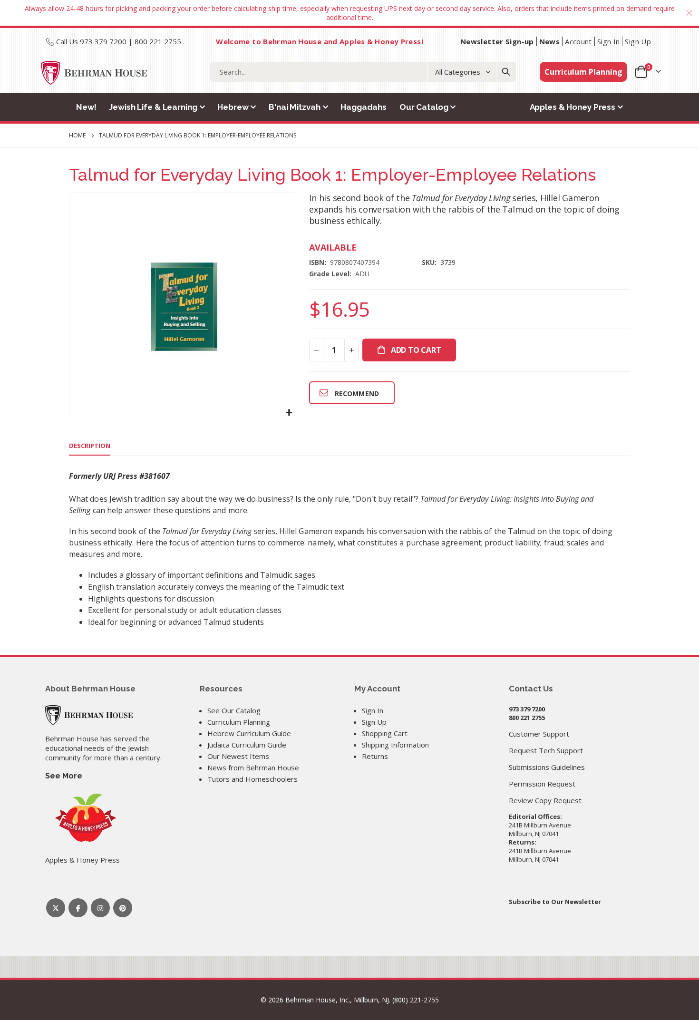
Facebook (77, 907)
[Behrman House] (89, 714)
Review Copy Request (545, 800)
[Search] (506, 72)
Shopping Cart (385, 733)
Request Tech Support (546, 750)
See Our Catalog (234, 710)
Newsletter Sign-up (497, 41)
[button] (289, 412)
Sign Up (638, 41)
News (549, 41)
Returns (375, 756)
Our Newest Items (238, 756)
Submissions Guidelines (547, 767)
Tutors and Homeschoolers (252, 779)
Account (578, 41)
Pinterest (122, 907)
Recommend (357, 393)
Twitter (55, 907)
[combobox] (363, 72)
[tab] (89, 446)
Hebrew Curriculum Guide (249, 733)
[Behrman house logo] (94, 73)
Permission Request (542, 783)
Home (77, 135)
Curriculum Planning (583, 72)
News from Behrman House (253, 767)
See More (63, 775)
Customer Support (539, 733)
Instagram (100, 907)
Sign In (608, 41)
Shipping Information (395, 744)
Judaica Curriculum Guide (246, 744)
